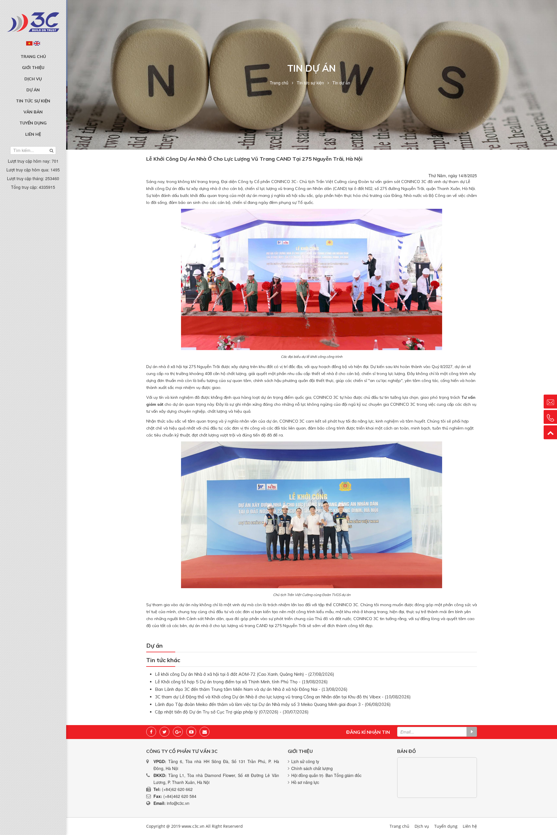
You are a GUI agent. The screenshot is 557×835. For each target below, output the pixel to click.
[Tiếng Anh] (37, 43)
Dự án (33, 90)
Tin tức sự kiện (33, 101)
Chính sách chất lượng (312, 768)
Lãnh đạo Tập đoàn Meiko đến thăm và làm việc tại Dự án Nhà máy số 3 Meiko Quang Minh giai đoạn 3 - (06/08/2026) (273, 704)
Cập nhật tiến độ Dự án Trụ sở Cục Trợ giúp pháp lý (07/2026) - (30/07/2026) (232, 712)
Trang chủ (33, 56)
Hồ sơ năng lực (305, 782)
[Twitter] (164, 732)
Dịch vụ (33, 78)
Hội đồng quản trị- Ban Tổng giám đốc (326, 775)
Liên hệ (33, 134)
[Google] (178, 732)
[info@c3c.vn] (550, 401)
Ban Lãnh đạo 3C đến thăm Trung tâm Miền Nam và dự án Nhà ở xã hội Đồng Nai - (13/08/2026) (251, 689)
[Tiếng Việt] (29, 43)
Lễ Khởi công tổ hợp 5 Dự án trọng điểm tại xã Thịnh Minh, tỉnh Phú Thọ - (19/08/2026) (241, 681)
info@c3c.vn (178, 803)
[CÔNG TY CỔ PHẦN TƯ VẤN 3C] (33, 21)
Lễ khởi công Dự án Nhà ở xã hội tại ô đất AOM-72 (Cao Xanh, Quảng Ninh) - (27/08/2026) (244, 674)
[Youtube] (191, 732)
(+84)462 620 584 (179, 796)
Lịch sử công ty (305, 761)
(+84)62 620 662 (177, 789)
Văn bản (33, 112)
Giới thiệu (33, 67)
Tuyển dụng (33, 123)
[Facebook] (151, 732)
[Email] (204, 732)
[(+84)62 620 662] (550, 417)
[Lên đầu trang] (550, 432)
